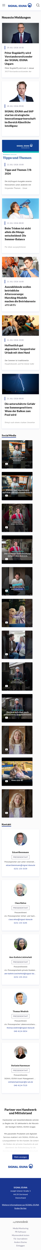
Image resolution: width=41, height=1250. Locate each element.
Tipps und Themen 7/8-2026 (18, 171)
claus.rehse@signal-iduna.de (20, 919)
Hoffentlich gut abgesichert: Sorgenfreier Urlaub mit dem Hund (20, 349)
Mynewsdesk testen (20, 1235)
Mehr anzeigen (20, 1157)
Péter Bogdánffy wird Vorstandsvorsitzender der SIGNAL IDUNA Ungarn (18, 58)
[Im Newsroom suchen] (38, 5)
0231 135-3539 (20, 868)
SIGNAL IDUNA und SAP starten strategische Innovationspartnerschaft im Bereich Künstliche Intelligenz (20, 118)
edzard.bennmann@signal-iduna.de (20, 865)
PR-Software (20, 1232)
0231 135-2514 (20, 977)
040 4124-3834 (20, 1031)
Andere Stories (20, 1242)
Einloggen (20, 1245)
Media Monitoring (20, 1228)
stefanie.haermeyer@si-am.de (20, 1082)
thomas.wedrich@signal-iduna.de (20, 1027)
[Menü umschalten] (3, 5)
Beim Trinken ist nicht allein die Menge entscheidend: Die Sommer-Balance (18, 234)
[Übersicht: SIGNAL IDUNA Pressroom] (20, 5)
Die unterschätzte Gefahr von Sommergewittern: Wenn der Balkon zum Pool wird (20, 409)
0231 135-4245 (20, 923)
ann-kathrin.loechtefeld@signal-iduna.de (20, 973)
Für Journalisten (20, 1238)
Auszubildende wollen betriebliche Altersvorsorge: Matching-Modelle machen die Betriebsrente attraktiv (20, 296)
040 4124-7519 (20, 1085)
